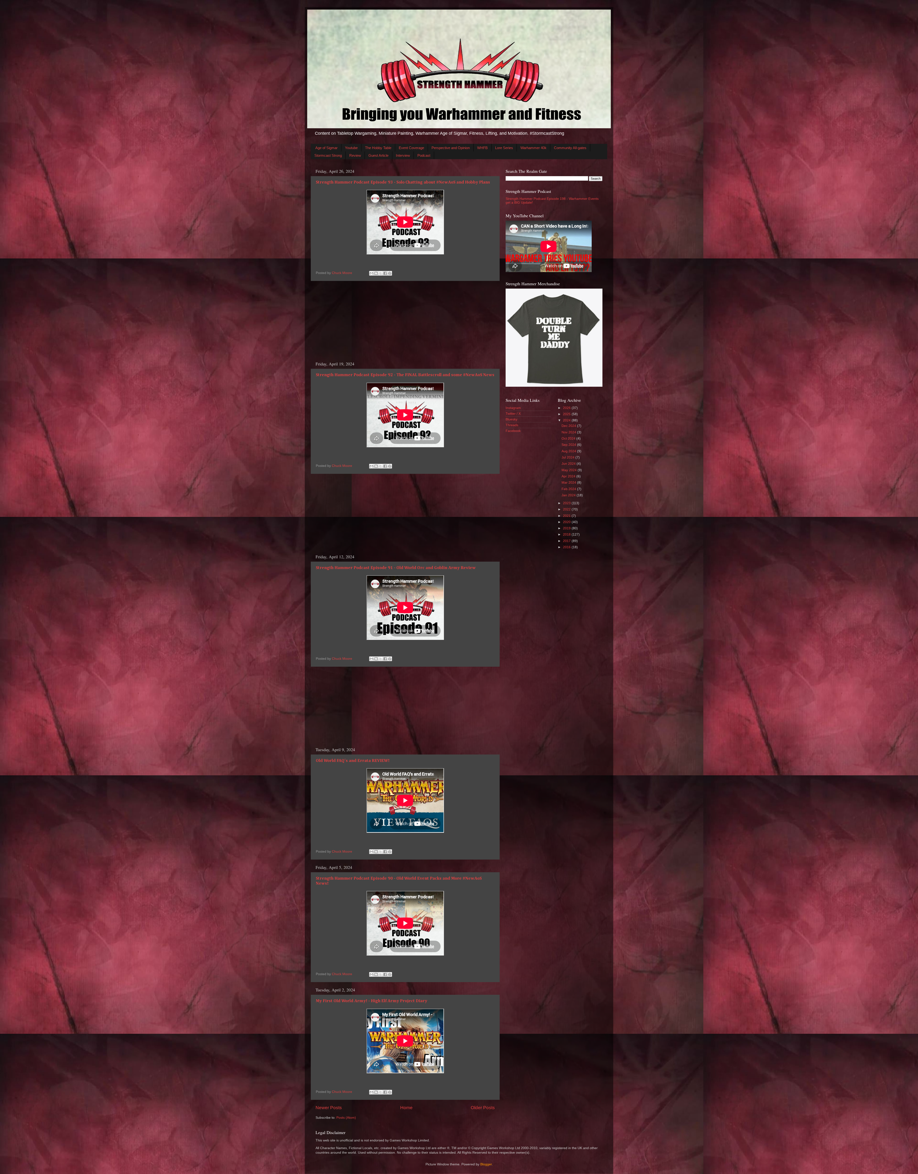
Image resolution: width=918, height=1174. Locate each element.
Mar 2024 (569, 482)
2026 (567, 408)
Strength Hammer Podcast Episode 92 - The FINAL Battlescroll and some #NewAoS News (405, 375)
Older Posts (483, 1107)
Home (406, 1107)
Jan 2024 (569, 495)
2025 (567, 414)
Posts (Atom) (346, 1117)
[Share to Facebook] (385, 273)
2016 (567, 547)
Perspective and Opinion (451, 148)
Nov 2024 (569, 432)
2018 (567, 534)
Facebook (513, 431)
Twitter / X (513, 413)
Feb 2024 (569, 489)
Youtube (351, 148)
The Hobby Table (378, 148)
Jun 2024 (569, 463)
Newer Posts (329, 1107)
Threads (512, 425)
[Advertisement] (405, 320)
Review (355, 155)
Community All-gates (570, 148)
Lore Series (504, 148)
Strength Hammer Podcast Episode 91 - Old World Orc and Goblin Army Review (396, 568)
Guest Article (378, 155)
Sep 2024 (569, 445)
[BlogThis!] (376, 273)
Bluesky (511, 419)
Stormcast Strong (328, 155)
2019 (567, 528)
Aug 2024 (569, 451)
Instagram (513, 408)
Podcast (423, 155)
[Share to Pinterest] (389, 273)
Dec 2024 (569, 426)
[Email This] (371, 273)
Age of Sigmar (326, 148)
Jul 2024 (568, 457)
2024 (567, 420)
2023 (567, 503)
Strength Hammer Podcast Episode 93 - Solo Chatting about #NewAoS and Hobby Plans (403, 182)
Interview (403, 155)
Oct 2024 (569, 438)
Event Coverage (411, 148)
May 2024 (570, 470)
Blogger (486, 1164)
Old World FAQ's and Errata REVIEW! (353, 761)
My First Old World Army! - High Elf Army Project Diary (371, 1001)
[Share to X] (380, 273)
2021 (567, 516)
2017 (567, 541)
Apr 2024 (569, 476)
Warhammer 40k (533, 148)
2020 (567, 522)
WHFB (482, 148)
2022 (567, 509)
